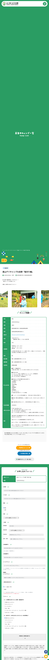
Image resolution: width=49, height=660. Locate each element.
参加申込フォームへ (23, 447)
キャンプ (7, 250)
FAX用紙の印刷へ (24, 453)
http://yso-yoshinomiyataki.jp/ (18, 334)
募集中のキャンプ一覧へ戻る (24, 459)
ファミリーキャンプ (13, 250)
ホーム (3, 250)
